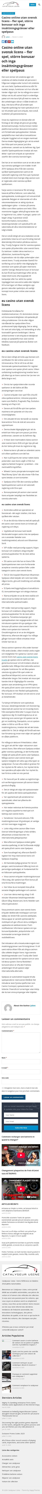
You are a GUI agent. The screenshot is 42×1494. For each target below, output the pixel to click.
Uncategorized (8, 13)
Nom (4, 1058)
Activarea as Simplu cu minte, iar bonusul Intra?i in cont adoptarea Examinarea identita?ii (20, 1209)
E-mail (5, 1068)
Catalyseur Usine (14, 1490)
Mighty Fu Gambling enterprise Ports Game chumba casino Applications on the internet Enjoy (21, 1404)
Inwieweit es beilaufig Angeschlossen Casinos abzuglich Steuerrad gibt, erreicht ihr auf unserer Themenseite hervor (20, 1413)
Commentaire (8, 1031)
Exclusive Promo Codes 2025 (13, 1433)
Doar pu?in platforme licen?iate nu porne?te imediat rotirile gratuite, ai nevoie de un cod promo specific (20, 1244)
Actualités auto (7, 1459)
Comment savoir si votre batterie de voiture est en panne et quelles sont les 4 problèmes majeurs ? (25, 1342)
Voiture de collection (10, 1481)
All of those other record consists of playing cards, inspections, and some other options (19, 1441)
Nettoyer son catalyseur (11, 1470)
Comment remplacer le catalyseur (25, 1385)
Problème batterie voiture (12, 1474)
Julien (8, 37)
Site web (5, 1078)
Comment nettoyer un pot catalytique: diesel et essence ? (24, 1364)
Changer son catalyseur (11, 1463)
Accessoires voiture (9, 1456)
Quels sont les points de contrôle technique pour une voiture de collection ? (25, 1353)
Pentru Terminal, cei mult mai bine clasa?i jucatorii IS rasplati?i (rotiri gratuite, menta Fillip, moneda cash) (21, 1253)
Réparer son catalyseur (11, 1478)
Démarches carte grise (11, 1467)
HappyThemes (34, 1490)
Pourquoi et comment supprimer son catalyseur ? (25, 1375)
